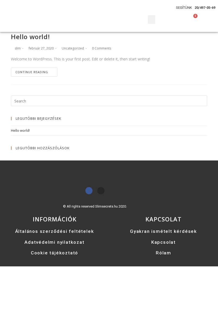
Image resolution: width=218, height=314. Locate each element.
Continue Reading (31, 72)
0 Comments (101, 48)
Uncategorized (73, 48)
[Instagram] (100, 190)
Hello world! (30, 36)
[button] (151, 19)
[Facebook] (89, 190)
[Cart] (194, 18)
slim (18, 48)
